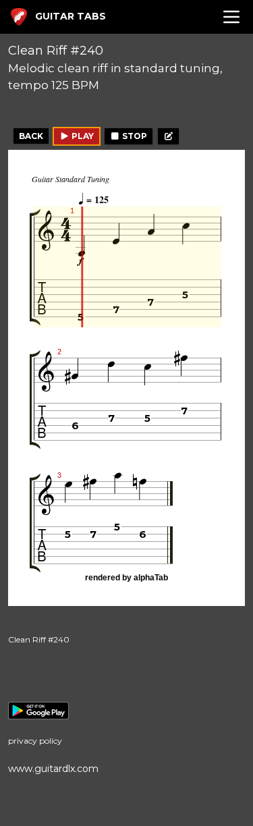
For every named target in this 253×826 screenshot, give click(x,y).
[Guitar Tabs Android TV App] (126, 710)
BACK (31, 136)
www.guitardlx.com (53, 769)
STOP (133, 136)
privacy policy (35, 741)
